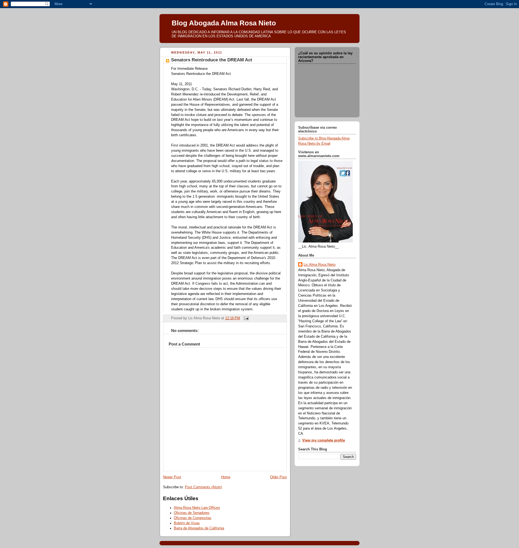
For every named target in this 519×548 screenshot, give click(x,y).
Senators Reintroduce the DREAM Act (211, 59)
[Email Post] (245, 318)
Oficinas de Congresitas (192, 518)
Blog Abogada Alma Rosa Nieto (224, 23)
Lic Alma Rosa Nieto (319, 265)
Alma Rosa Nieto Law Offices (197, 508)
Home (225, 477)
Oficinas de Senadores (191, 513)
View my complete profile (323, 440)
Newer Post (172, 477)
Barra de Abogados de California (199, 528)
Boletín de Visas (187, 523)
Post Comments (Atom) (203, 487)
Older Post (278, 477)
